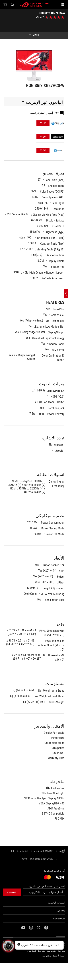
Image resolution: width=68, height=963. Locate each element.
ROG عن (61, 910)
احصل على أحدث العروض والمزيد (47, 886)
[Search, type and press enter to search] (12, 4)
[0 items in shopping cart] (5, 4)
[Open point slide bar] (66, 293)
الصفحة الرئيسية (56, 902)
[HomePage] (62, 851)
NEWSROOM (59, 918)
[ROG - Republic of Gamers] (34, 4)
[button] (63, 4)
